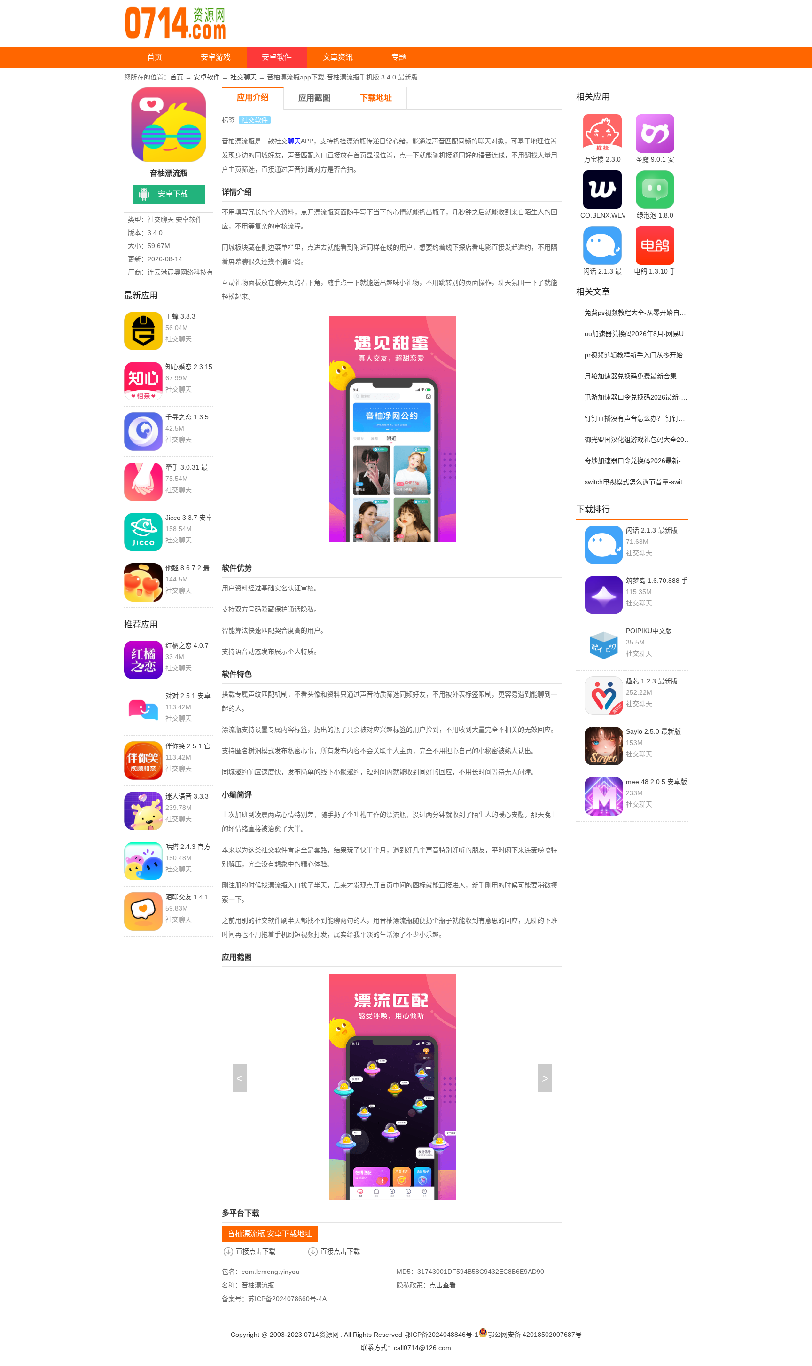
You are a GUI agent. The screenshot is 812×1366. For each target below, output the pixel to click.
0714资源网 (321, 1334)
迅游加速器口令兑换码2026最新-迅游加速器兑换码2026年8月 (638, 397)
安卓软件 (277, 57)
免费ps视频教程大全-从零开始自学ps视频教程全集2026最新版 (638, 312)
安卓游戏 (216, 57)
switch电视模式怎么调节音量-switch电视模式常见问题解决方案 (638, 482)
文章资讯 (338, 57)
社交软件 (255, 120)
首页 (154, 57)
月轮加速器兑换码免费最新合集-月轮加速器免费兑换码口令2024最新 (638, 376)
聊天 (294, 141)
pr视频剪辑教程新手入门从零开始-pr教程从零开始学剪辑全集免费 (638, 355)
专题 (398, 57)
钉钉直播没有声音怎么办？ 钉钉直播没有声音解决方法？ (638, 418)
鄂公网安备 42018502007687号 (535, 1334)
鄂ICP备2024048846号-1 (441, 1334)
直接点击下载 (255, 1251)
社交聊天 (243, 77)
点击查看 (442, 1285)
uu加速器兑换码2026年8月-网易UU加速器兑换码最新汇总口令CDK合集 (638, 334)
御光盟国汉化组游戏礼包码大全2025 (638, 439)
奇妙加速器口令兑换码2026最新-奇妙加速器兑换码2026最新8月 (638, 460)
